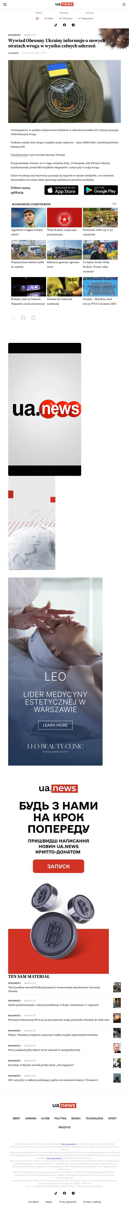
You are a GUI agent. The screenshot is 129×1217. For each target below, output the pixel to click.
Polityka (60, 1118)
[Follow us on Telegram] (73, 25)
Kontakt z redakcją (92, 1202)
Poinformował (19, 154)
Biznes (76, 1118)
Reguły (49, 1202)
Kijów (45, 1118)
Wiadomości (14, 35)
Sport (112, 1118)
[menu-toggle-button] (5, 4)
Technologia (94, 1118)
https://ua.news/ (68, 1144)
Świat (16, 1118)
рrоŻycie (65, 1127)
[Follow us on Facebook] (64, 25)
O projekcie (33, 1202)
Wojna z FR (30, 35)
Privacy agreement (67, 1202)
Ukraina (30, 1118)
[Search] (124, 4)
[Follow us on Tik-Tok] (55, 25)
